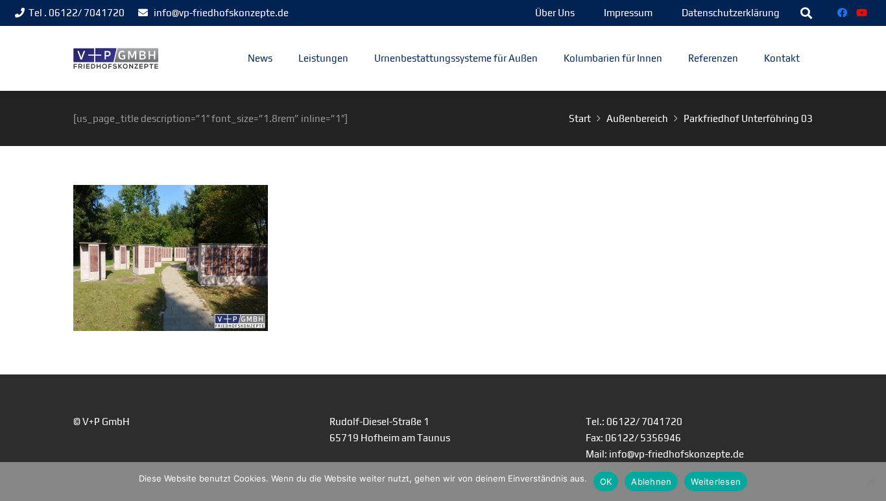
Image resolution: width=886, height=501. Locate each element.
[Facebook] (842, 13)
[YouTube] (862, 13)
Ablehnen (651, 481)
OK (606, 481)
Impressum (628, 12)
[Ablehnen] (869, 481)
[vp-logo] (115, 58)
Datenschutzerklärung (731, 12)
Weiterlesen (716, 481)
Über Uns (555, 12)
